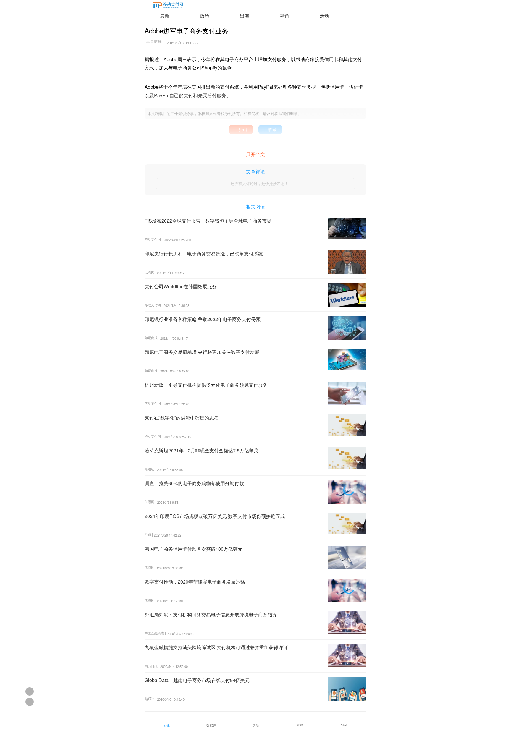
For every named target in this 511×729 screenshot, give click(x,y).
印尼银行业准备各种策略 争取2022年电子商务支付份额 (203, 319)
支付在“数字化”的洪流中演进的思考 (182, 417)
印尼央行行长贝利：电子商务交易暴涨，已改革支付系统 (204, 253)
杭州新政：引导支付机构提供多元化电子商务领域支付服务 (206, 384)
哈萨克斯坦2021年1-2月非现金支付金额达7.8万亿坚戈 (201, 450)
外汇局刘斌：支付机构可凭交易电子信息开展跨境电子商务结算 (211, 614)
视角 (284, 15)
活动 (324, 15)
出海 (244, 15)
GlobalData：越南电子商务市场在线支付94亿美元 (197, 680)
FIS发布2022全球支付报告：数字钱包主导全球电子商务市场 (208, 220)
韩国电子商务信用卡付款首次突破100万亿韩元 (193, 548)
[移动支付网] (168, 6)
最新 (164, 15)
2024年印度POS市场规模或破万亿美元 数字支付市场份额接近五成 (215, 516)
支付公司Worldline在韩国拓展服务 (181, 286)
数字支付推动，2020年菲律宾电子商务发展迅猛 (195, 581)
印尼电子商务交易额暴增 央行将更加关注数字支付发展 (202, 352)
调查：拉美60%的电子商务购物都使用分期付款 (194, 483)
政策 (204, 15)
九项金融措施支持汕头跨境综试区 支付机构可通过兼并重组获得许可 (216, 647)
